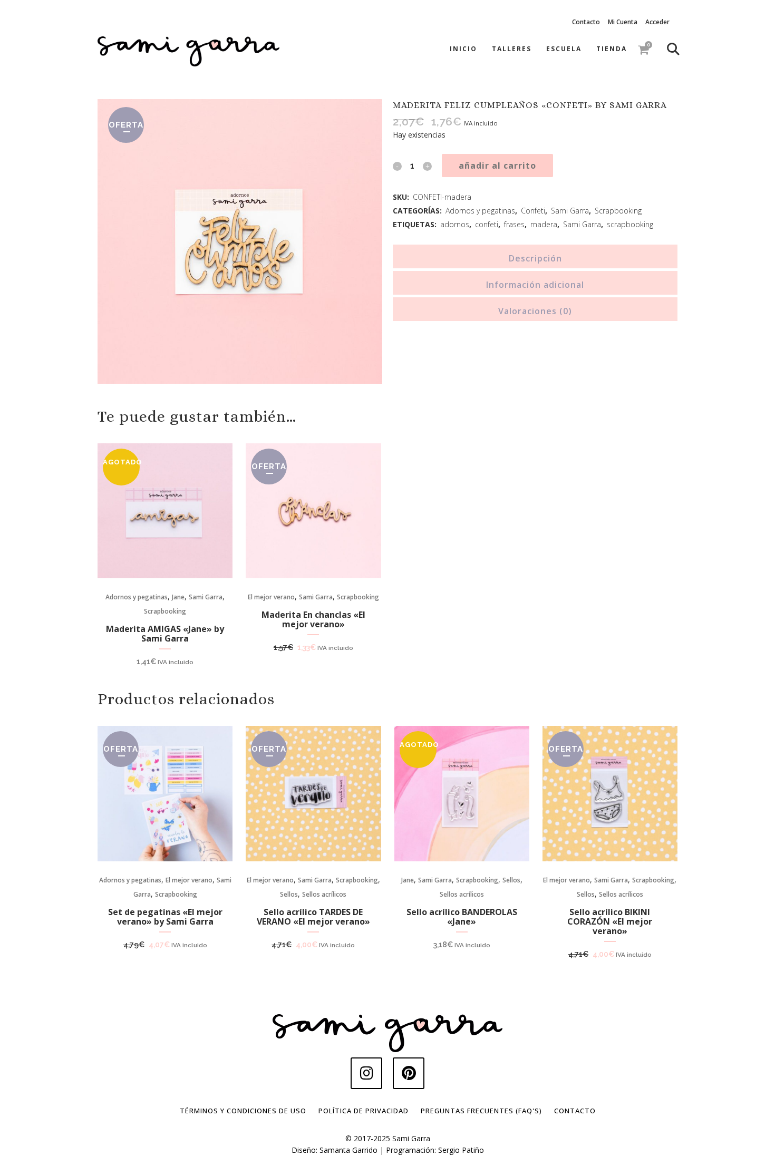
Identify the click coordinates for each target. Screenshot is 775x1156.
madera (543, 224)
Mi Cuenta (622, 21)
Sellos (289, 894)
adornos (454, 224)
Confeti (533, 211)
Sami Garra (570, 211)
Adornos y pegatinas (480, 211)
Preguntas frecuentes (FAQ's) (481, 1110)
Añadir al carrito (497, 165)
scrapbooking (630, 224)
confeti (486, 224)
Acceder (657, 21)
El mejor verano (271, 596)
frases (514, 224)
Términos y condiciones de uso (243, 1110)
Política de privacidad (363, 1110)
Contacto (586, 21)
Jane (178, 596)
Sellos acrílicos (324, 894)
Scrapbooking (618, 211)
